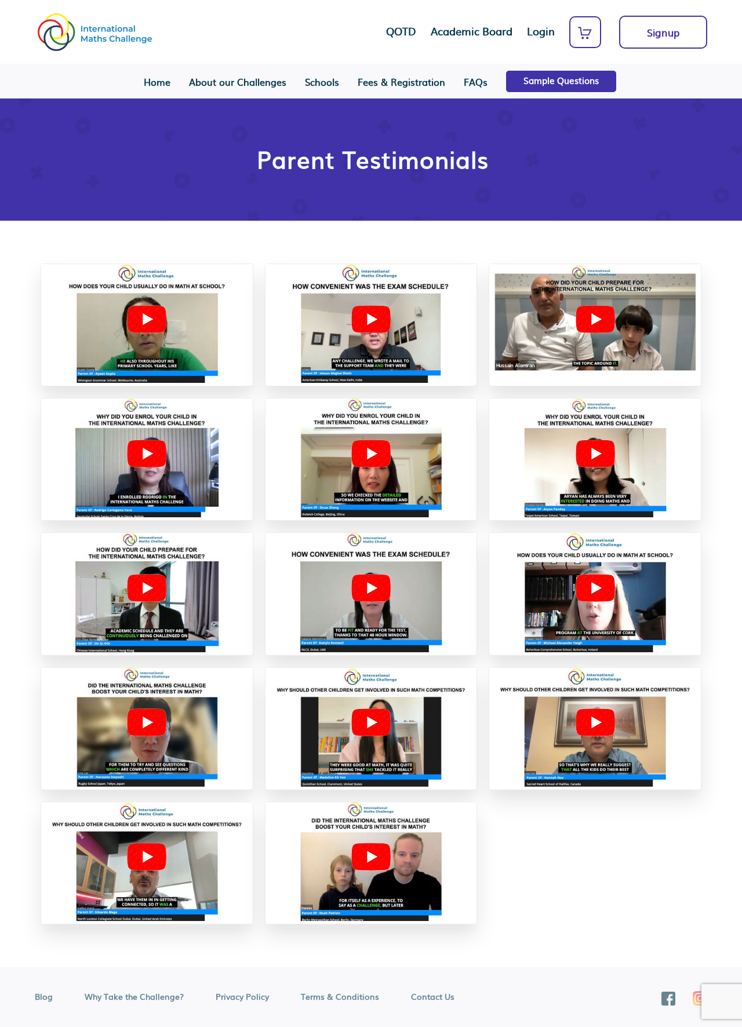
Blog (44, 996)
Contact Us (432, 996)
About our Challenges (237, 82)
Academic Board (471, 31)
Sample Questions (561, 80)
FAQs (476, 82)
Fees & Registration (401, 82)
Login (541, 31)
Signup (663, 32)
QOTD (401, 31)
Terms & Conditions (340, 996)
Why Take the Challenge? (134, 996)
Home (157, 82)
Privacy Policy (242, 996)
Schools (322, 82)
